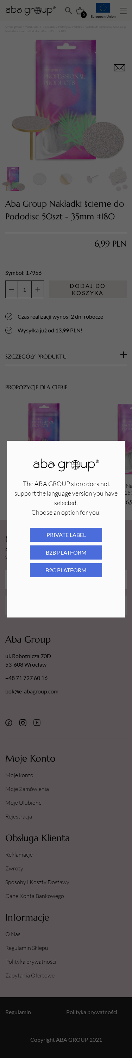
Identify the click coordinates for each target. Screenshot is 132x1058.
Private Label (66, 534)
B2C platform (66, 570)
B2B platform (66, 552)
